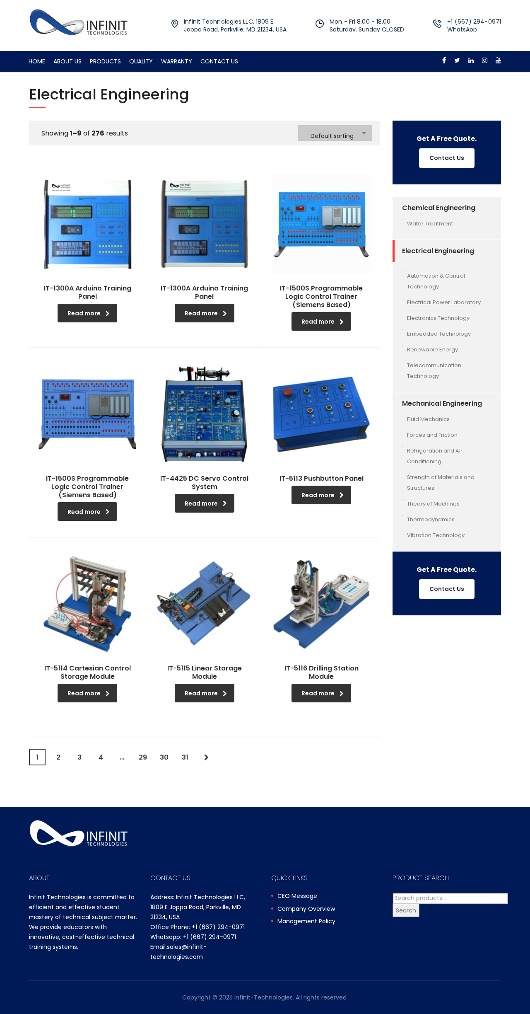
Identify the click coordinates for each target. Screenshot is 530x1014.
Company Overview (306, 909)
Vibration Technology (436, 535)
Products (105, 61)
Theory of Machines (433, 504)
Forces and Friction (432, 435)
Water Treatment (430, 223)
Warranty (176, 61)
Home (37, 61)
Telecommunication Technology (434, 370)
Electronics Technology (438, 318)
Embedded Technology (439, 334)
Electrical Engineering (438, 251)
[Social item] (444, 61)
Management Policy (306, 921)
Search (406, 910)
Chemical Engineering (438, 208)
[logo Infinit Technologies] (78, 22)
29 (143, 757)
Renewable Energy (432, 349)
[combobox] (335, 133)
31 (185, 757)
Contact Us (219, 61)
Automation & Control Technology (436, 281)
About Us (67, 61)
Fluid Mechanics (428, 419)
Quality (141, 61)
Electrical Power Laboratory (444, 302)
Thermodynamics (431, 519)
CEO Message (297, 896)
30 (164, 757)
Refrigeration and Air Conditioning (435, 456)
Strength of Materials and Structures (441, 482)
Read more (84, 313)
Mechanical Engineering (442, 403)
